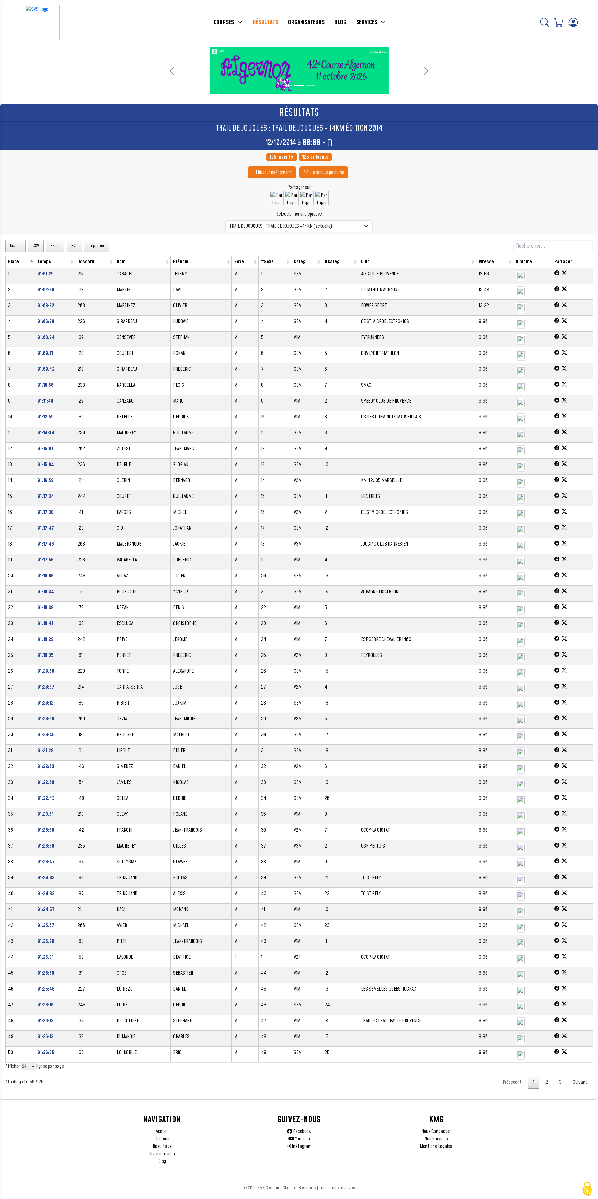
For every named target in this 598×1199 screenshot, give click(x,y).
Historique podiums (326, 172)
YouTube (302, 1138)
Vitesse (486, 261)
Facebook (301, 1131)
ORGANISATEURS (306, 22)
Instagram (301, 1146)
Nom (121, 261)
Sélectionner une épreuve (299, 214)
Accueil (162, 1131)
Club (365, 261)
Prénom (180, 261)
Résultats (162, 1146)
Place (13, 261)
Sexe (239, 261)
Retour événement (274, 172)
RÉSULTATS (265, 22)
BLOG (340, 22)
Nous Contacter (436, 1131)
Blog (162, 1161)
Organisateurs (162, 1153)
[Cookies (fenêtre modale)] (587, 1188)
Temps (44, 261)
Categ (300, 261)
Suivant (580, 1082)
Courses (162, 1138)
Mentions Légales (436, 1146)
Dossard (86, 261)
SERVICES (367, 22)
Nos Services (436, 1138)
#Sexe (267, 261)
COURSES (224, 22)
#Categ (332, 261)
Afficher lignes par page (34, 1066)
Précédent (512, 1082)
